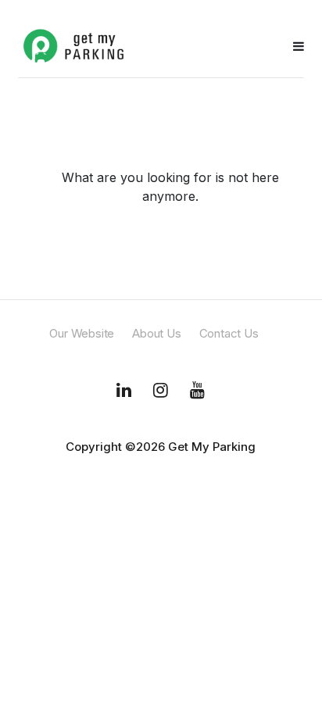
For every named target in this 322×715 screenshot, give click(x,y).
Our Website (81, 333)
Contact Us (229, 333)
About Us (156, 333)
